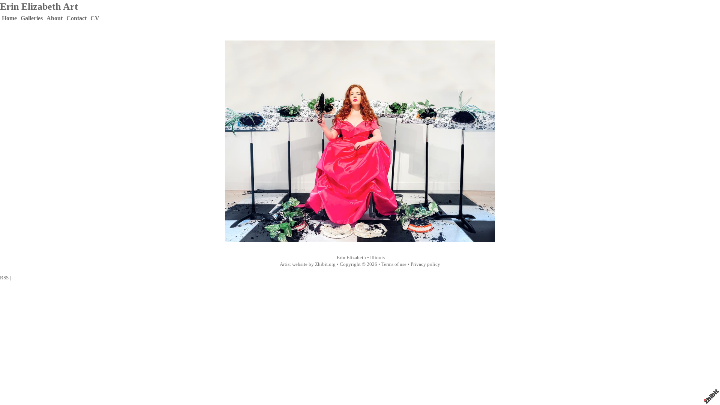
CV (94, 18)
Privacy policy (425, 264)
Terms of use (393, 264)
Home (9, 18)
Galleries (32, 18)
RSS (4, 277)
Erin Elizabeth (351, 257)
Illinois (377, 257)
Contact (76, 18)
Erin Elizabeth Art (39, 6)
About (54, 18)
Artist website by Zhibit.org (308, 264)
